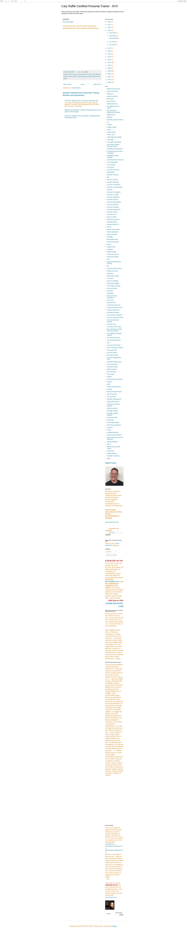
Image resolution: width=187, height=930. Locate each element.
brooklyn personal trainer (115, 119)
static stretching (112, 408)
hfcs (108, 259)
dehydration (111, 172)
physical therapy (112, 367)
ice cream (110, 278)
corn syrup (110, 167)
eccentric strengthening (114, 187)
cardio (90, 74)
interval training (112, 288)
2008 (109, 74)
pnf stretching (111, 372)
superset (110, 427)
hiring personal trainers (114, 268)
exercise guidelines (113, 197)
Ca (108, 122)
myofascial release (113, 312)
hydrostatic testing (113, 276)
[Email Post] (78, 72)
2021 (109, 24)
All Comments (112, 555)
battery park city (83, 74)
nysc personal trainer (114, 345)
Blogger (114, 926)
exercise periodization (114, 202)
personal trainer (112, 352)
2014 (109, 57)
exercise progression (113, 209)
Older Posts (97, 84)
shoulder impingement (114, 399)
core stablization (112, 162)
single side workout (113, 401)
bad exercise (111, 101)
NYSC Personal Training (115, 347)
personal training (82, 76)
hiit (108, 266)
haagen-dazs (111, 247)
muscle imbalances (113, 310)
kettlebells (110, 293)
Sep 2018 (112, 33)
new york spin (111, 324)
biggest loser (111, 114)
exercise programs (113, 207)
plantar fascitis (111, 369)
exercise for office (113, 194)
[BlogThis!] (83, 72)
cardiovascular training (114, 137)
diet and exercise (112, 179)
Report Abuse (110, 463)
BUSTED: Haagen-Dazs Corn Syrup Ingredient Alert (81, 100)
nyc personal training (113, 340)
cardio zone (111, 134)
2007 (109, 77)
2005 (109, 82)
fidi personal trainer (113, 219)
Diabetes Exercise (113, 174)
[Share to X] (84, 72)
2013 (109, 59)
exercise (109, 189)
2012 (109, 62)
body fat (109, 117)
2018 (109, 30)
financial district (112, 222)
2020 (109, 27)
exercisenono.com (111, 897)
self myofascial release (114, 391)
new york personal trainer (115, 317)
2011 (109, 65)
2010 (109, 68)
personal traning (112, 364)
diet (108, 177)
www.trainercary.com (112, 522)
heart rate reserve (113, 254)
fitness (75, 76)
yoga (108, 458)
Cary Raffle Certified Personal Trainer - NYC (89, 6)
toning (109, 430)
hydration (110, 273)
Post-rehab (110, 374)
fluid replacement (112, 239)
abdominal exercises (113, 89)
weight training (111, 453)
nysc (108, 342)
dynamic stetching (113, 182)
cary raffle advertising (114, 142)
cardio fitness (111, 132)
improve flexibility (112, 281)
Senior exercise (112, 394)
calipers (109, 124)
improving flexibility (113, 283)
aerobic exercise (73, 74)
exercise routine (112, 212)
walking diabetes (112, 441)
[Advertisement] (109, 800)
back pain (110, 99)
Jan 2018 (112, 44)
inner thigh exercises (113, 286)
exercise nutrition (112, 199)
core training (111, 165)
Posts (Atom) (76, 88)
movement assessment (114, 307)
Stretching (110, 420)
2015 (109, 54)
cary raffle (95, 74)
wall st (109, 444)
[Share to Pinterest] (87, 72)
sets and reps (111, 396)
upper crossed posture (114, 435)
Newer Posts (67, 84)
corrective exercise (113, 169)
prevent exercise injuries (115, 379)
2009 (109, 71)
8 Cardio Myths (68, 22)
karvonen (110, 291)
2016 (109, 51)
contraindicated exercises (115, 160)
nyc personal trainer (113, 337)
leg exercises (111, 302)
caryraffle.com (109, 844)
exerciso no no (112, 214)
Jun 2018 (112, 42)
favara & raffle (111, 217)
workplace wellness (113, 456)
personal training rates (114, 362)
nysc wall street (112, 350)
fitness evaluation (112, 232)
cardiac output (111, 127)
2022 (109, 22)
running (109, 389)
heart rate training (113, 257)
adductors (110, 94)
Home (82, 84)
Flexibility (110, 237)
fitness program (112, 234)
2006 (109, 79)
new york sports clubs (114, 326)
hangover (110, 249)
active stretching (112, 91)
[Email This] (81, 72)
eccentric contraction (113, 184)
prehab (109, 376)
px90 (108, 384)
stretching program (113, 422)
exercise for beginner (114, 192)
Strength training (112, 411)
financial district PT (113, 224)
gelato (109, 244)
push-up (109, 381)
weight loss (110, 451)
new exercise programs (114, 315)
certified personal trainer (115, 149)
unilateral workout (112, 432)
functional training (112, 242)
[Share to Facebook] (86, 72)
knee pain (110, 300)
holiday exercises (112, 271)
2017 (109, 48)
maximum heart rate (113, 305)
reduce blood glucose (114, 386)
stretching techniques (114, 425)
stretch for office (112, 417)
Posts (109, 551)
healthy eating (111, 252)
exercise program (112, 204)
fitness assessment (113, 229)
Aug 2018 (112, 35)
